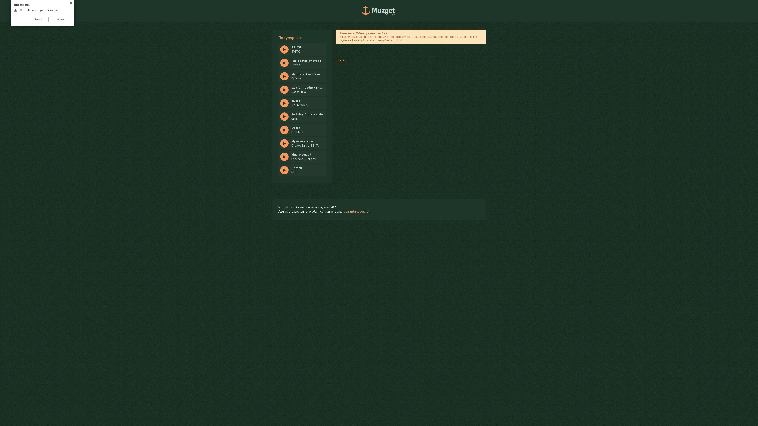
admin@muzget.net (356, 211)
